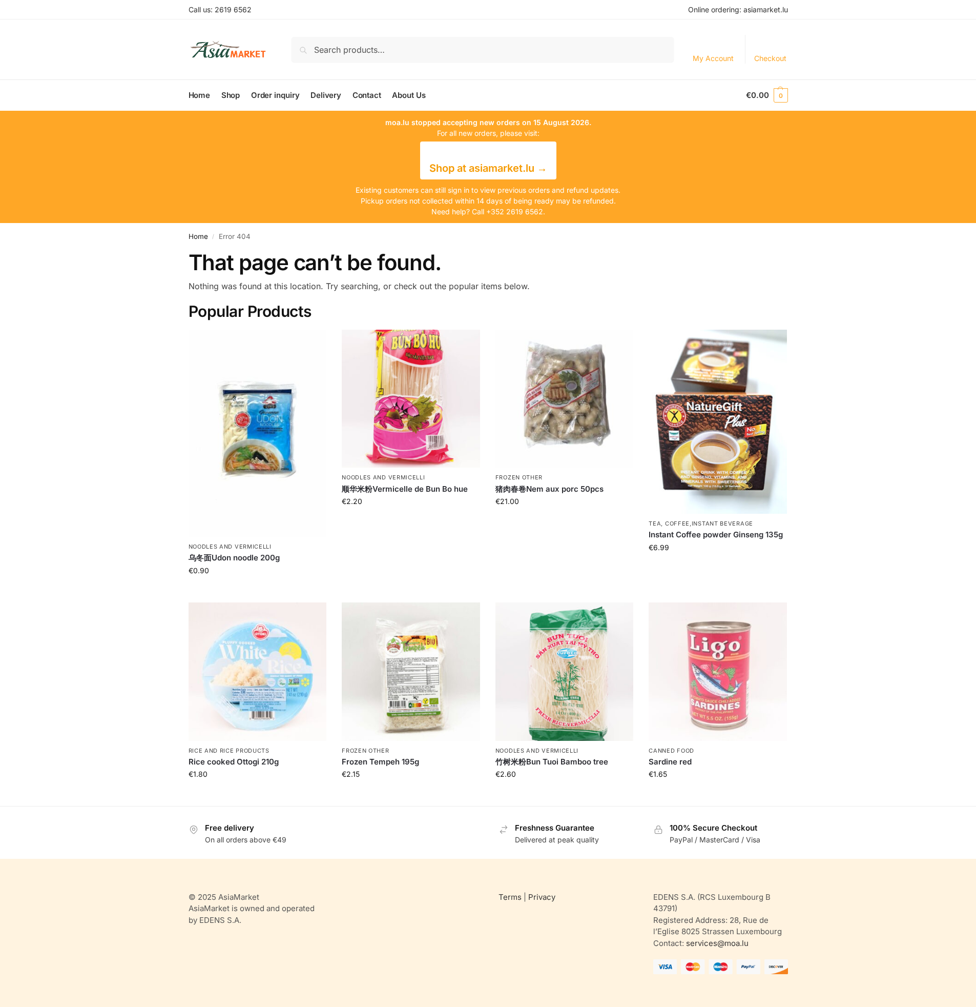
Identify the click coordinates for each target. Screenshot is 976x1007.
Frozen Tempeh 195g (380, 762)
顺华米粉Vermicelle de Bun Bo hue (405, 489)
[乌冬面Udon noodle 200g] (258, 433)
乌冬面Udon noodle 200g (234, 557)
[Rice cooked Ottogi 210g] (258, 671)
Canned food (671, 750)
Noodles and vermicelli (230, 546)
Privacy (541, 897)
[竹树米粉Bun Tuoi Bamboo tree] (564, 671)
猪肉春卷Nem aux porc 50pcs (549, 489)
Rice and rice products (229, 750)
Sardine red (670, 762)
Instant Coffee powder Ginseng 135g (716, 534)
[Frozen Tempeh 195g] (411, 671)
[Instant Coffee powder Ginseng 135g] (718, 422)
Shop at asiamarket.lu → (488, 168)
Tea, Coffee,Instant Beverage (701, 523)
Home (198, 236)
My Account (713, 58)
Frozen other (519, 477)
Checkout (770, 58)
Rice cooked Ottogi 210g (234, 762)
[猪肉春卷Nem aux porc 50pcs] (564, 399)
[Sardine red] (718, 671)
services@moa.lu (717, 943)
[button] (766, 95)
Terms (510, 897)
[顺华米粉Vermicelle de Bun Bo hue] (411, 399)
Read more (257, 592)
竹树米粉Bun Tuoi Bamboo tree (551, 762)
